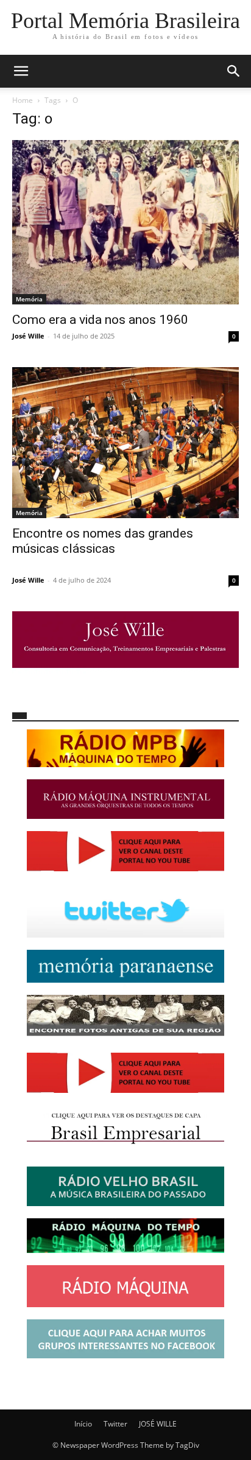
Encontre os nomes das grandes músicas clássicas (102, 541)
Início (83, 1424)
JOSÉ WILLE (158, 1424)
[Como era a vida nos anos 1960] (125, 222)
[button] (20, 71)
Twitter (115, 1424)
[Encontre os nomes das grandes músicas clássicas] (125, 442)
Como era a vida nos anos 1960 (100, 319)
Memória (29, 299)
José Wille (28, 335)
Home (22, 100)
